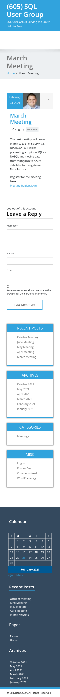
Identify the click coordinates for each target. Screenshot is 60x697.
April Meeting (25, 352)
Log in (21, 463)
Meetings (32, 129)
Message (12, 225)
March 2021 (24, 399)
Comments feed (27, 473)
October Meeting (27, 337)
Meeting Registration (23, 185)
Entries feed (24, 468)
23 (23, 557)
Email (10, 270)
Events (14, 636)
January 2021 (25, 409)
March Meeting (26, 357)
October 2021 (25, 384)
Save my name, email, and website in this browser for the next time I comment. (29, 292)
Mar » (20, 575)
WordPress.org (26, 478)
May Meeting (25, 347)
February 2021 (26, 404)
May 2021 (23, 389)
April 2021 (23, 394)
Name (10, 253)
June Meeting (25, 342)
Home (11, 73)
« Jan (11, 575)
